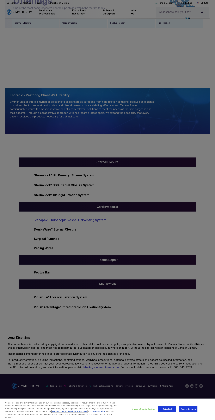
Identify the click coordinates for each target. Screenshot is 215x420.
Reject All (167, 409)
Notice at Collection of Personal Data (69, 411)
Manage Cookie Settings (143, 409)
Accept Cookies (188, 409)
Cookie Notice (98, 411)
